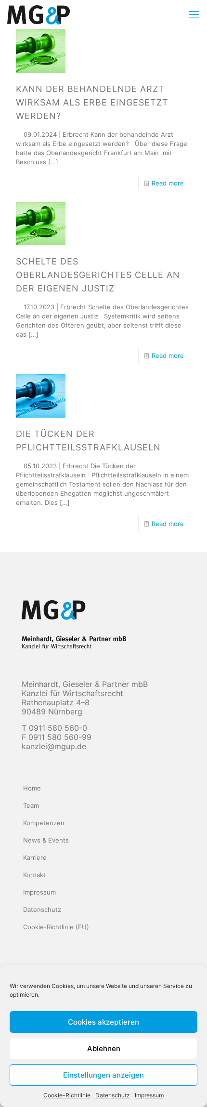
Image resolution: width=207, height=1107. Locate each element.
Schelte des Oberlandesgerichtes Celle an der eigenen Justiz (98, 274)
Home (32, 788)
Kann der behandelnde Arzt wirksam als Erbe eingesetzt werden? (92, 102)
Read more (168, 183)
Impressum (149, 1095)
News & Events (46, 840)
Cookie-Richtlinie (67, 1095)
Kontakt (34, 875)
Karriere (35, 857)
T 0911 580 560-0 (54, 728)
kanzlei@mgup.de (54, 746)
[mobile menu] (194, 14)
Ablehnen (103, 1048)
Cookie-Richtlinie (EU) (56, 927)
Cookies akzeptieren (103, 1022)
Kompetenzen (44, 823)
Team (31, 805)
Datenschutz (112, 1095)
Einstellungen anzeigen (103, 1075)
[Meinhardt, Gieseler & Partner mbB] (38, 14)
